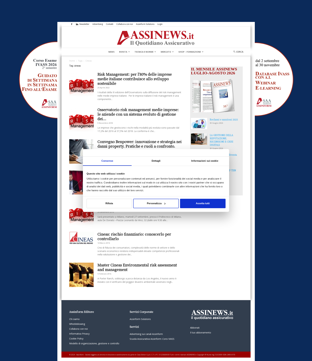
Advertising (97, 24)
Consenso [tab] (107, 160)
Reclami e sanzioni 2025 (224, 119)
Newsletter (84, 24)
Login (159, 24)
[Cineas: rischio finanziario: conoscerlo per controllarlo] (81, 238)
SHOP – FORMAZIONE (189, 51)
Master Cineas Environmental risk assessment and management (137, 267)
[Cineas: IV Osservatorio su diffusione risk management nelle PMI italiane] (81, 213)
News (111, 51)
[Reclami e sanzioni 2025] (199, 123)
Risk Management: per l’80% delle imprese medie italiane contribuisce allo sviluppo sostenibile (135, 79)
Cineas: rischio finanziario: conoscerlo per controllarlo (134, 236)
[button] (237, 51)
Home (72, 60)
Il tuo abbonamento (200, 332)
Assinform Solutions (145, 24)
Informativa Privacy (79, 333)
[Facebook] (71, 24)
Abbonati (195, 327)
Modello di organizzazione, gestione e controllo (94, 343)
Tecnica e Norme (144, 51)
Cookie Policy (76, 338)
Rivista (123, 51)
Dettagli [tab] (156, 160)
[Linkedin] (77, 24)
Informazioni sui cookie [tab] (204, 160)
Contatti (109, 24)
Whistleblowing (77, 323)
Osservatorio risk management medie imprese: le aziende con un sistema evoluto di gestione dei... (138, 114)
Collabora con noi (124, 24)
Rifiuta (109, 203)
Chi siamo (74, 319)
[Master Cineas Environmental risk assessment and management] (81, 275)
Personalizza (154, 203)
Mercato (166, 51)
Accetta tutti (203, 203)
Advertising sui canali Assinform (146, 334)
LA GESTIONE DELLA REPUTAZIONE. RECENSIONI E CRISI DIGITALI (221, 139)
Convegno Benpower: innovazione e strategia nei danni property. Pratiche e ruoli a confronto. (140, 144)
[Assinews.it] (156, 37)
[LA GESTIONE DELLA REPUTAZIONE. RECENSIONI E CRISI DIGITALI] (199, 139)
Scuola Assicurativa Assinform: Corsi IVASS (152, 338)
